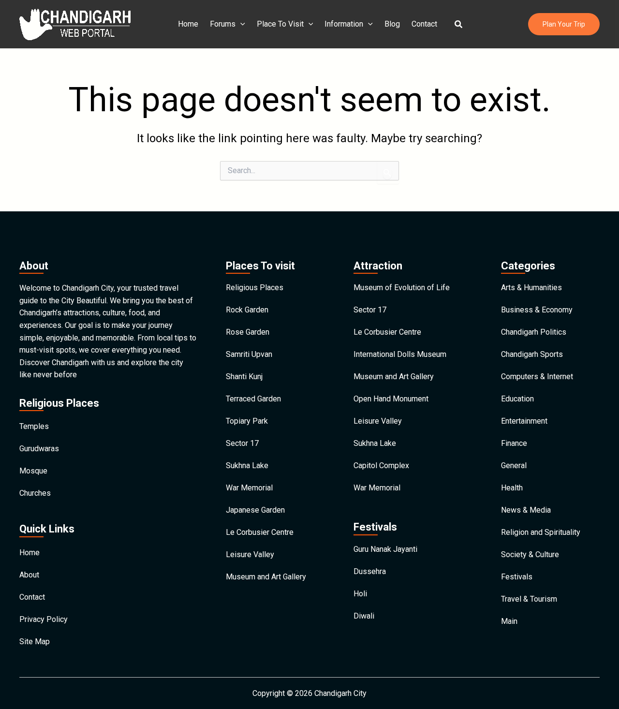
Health (512, 487)
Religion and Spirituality (540, 532)
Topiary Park (247, 421)
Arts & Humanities (531, 287)
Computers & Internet (537, 376)
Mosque (33, 470)
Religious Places (254, 287)
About (29, 574)
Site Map (34, 641)
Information (343, 24)
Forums (223, 24)
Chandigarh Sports (532, 354)
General (514, 465)
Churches (35, 493)
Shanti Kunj (244, 376)
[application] (240, 24)
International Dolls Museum (400, 354)
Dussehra (370, 571)
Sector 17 (242, 443)
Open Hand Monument (391, 398)
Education (517, 398)
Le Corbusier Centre (260, 532)
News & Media (526, 510)
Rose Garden (247, 332)
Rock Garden (247, 309)
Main (509, 621)
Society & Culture (530, 554)
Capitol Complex (381, 465)
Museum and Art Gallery (266, 576)
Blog (392, 24)
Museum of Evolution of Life (402, 287)
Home (188, 24)
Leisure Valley (250, 554)
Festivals (516, 576)
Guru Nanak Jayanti (385, 549)
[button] (459, 24)
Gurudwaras (39, 448)
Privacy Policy (43, 619)
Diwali (364, 615)
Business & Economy (537, 309)
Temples (34, 426)
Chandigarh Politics (533, 332)
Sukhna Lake (247, 465)
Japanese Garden (255, 510)
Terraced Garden (253, 398)
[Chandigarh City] (75, 23)
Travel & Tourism (529, 599)
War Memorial (249, 487)
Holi (360, 593)
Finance (514, 443)
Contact (424, 24)
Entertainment (524, 421)
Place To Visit (280, 24)
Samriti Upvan (249, 354)
